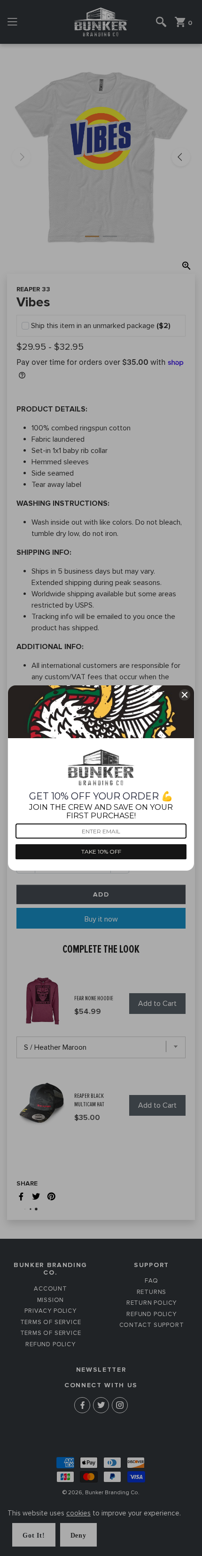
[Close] (184, 694)
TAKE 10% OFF (101, 851)
